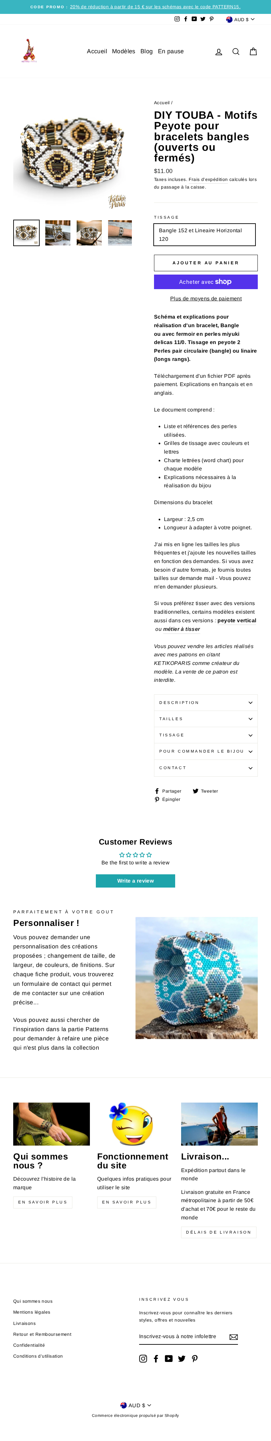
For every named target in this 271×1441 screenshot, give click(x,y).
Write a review (135, 881)
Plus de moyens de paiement (206, 298)
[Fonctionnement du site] (135, 1124)
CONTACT (172, 767)
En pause (171, 51)
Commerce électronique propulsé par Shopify (135, 1415)
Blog (146, 51)
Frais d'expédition (208, 179)
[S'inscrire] (233, 1336)
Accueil (97, 51)
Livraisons (24, 1323)
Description (179, 702)
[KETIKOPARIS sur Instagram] (143, 1359)
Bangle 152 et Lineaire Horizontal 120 (200, 235)
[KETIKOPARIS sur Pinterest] (195, 1359)
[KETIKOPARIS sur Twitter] (182, 1359)
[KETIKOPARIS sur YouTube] (169, 1359)
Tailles (171, 719)
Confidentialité (29, 1345)
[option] (135, 7)
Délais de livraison (219, 1232)
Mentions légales (31, 1312)
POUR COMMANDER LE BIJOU (202, 751)
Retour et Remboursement (42, 1334)
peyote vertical (236, 620)
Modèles (124, 51)
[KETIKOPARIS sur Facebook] (156, 1359)
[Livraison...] (219, 1124)
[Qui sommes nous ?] (51, 1124)
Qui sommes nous (33, 1301)
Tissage (166, 217)
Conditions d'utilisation (38, 1356)
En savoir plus (42, 1202)
